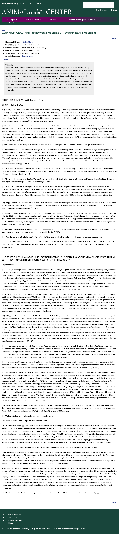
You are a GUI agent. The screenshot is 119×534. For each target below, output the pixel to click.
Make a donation (15, 520)
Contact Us (12, 517)
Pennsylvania (27, 56)
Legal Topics (11, 19)
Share (114, 38)
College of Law (35, 528)
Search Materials (33, 19)
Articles (53, 19)
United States (27, 42)
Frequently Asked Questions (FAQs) (81, 19)
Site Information (14, 514)
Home (3, 30)
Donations (10, 22)
